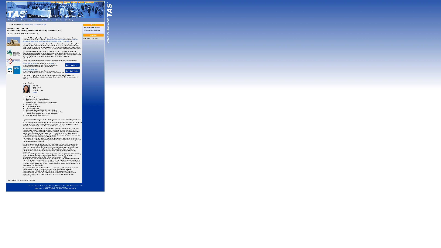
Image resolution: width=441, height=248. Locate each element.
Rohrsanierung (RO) (40, 24)
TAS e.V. (58, 20)
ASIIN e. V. (52, 63)
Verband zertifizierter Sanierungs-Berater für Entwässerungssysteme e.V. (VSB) (50, 40)
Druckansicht (89, 2)
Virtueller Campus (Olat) (92, 27)
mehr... (35, 92)
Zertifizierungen (47, 20)
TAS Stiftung (69, 20)
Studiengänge (12, 20)
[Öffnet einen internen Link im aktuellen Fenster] (72, 66)
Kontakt (59, 2)
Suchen (80, 2)
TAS (22, 24)
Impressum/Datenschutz (92, 30)
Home (53, 2)
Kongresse (34, 20)
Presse (74, 2)
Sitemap (67, 2)
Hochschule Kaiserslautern (56, 39)
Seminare (24, 20)
